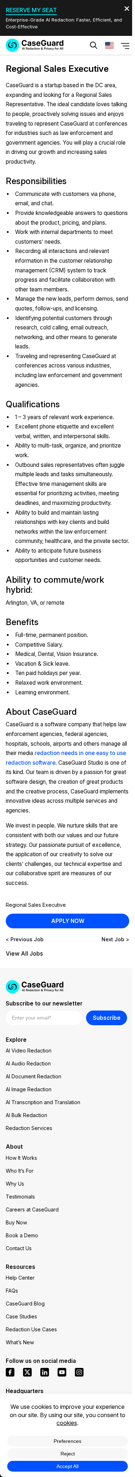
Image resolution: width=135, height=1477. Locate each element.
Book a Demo (22, 1235)
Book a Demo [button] (99, 66)
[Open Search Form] (94, 45)
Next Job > (115, 939)
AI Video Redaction (28, 1050)
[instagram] (79, 1372)
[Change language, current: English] (109, 45)
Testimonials (20, 1197)
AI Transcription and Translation (43, 1102)
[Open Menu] (125, 45)
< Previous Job (25, 939)
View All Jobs (24, 954)
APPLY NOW (67, 921)
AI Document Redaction (33, 1076)
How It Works (21, 1158)
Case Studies (21, 1316)
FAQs (12, 1291)
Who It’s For (19, 1171)
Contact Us (19, 1248)
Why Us (15, 1184)
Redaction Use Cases (31, 1329)
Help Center (20, 1278)
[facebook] (10, 1372)
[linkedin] (44, 1372)
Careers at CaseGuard (32, 1209)
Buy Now (16, 1222)
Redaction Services (29, 1128)
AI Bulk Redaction (26, 1115)
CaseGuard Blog (25, 1303)
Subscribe (107, 1017)
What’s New (20, 1342)
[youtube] (62, 1372)
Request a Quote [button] (40, 66)
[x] (27, 1372)
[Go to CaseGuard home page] (34, 45)
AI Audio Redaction (28, 1063)
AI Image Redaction (28, 1089)
